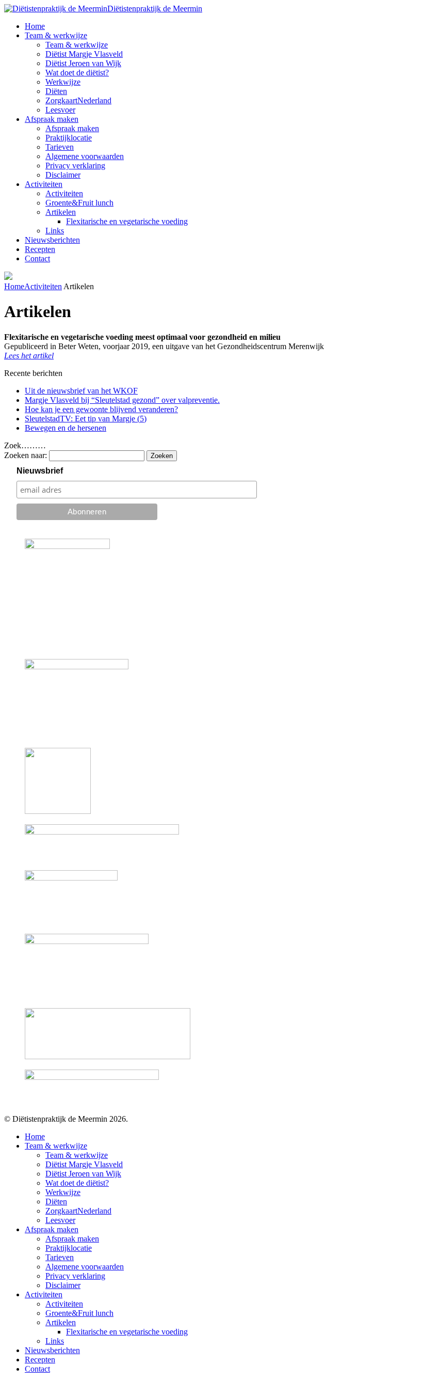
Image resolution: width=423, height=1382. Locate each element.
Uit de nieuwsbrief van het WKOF (81, 390)
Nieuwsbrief (40, 470)
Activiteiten (43, 286)
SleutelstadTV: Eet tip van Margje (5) (86, 418)
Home (14, 286)
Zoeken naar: (25, 455)
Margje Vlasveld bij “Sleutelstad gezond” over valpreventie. (122, 400)
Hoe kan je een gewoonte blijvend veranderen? (101, 409)
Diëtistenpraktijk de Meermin (154, 8)
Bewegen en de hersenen (65, 427)
